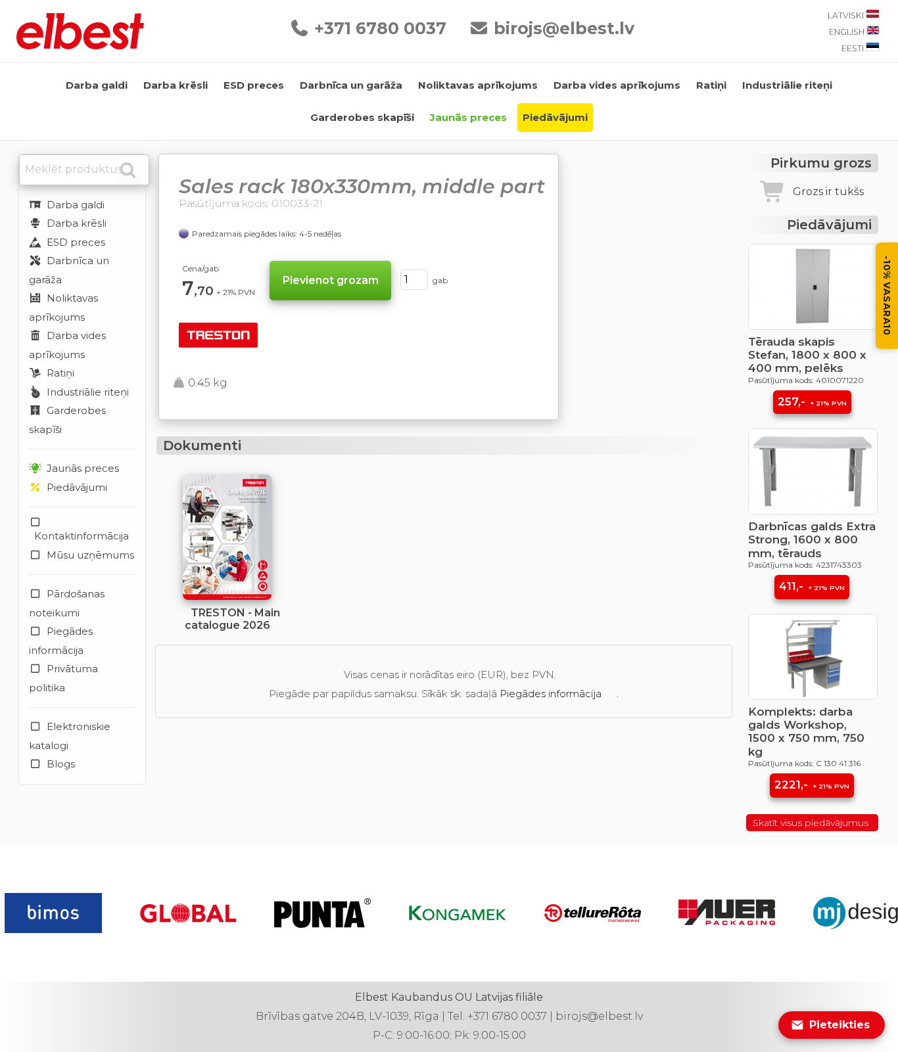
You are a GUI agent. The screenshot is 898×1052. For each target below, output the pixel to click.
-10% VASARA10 (887, 296)
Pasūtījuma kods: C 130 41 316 (804, 763)
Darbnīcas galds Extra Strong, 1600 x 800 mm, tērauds (812, 540)
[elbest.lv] (80, 45)
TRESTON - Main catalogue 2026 (232, 618)
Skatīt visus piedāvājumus (812, 823)
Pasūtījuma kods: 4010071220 (806, 380)
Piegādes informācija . (559, 693)
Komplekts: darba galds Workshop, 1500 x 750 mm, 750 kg (806, 731)
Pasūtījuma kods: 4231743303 (805, 565)
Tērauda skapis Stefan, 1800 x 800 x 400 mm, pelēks (807, 355)
